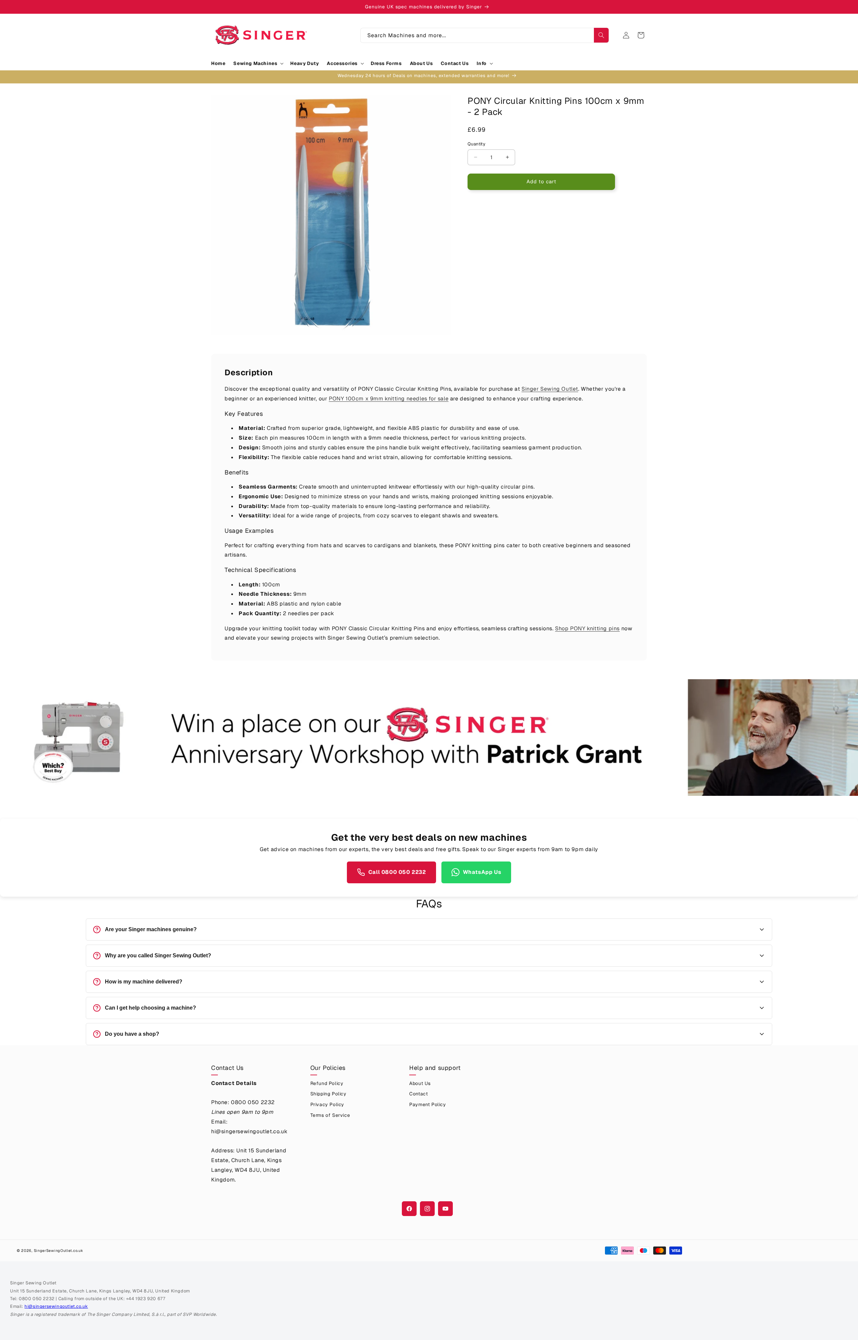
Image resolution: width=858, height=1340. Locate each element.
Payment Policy (427, 1104)
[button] (257, 63)
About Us (420, 1083)
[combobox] (485, 35)
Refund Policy (327, 1083)
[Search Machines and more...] (601, 35)
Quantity (476, 144)
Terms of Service (330, 1115)
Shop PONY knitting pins (587, 628)
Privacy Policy (327, 1104)
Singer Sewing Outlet (550, 388)
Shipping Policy (328, 1094)
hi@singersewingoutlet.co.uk (56, 1306)
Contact (418, 1094)
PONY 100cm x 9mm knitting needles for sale (388, 398)
